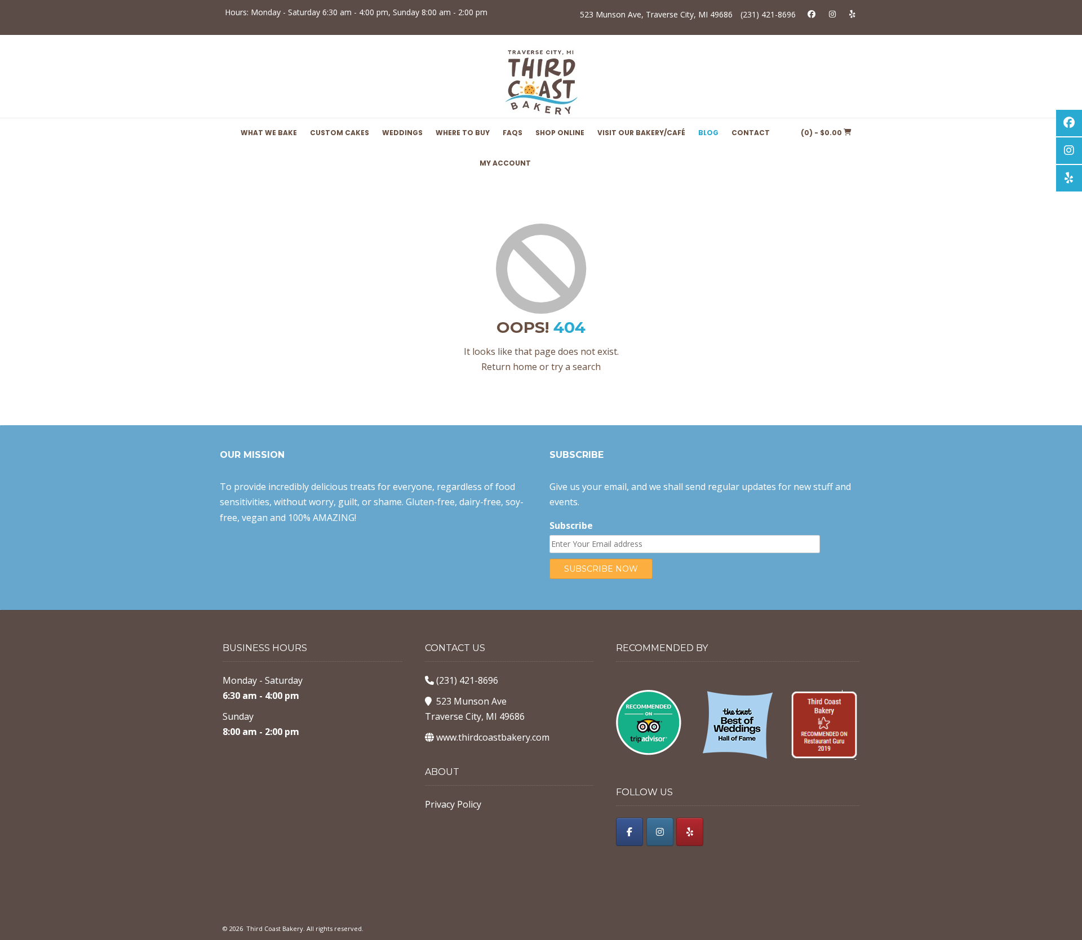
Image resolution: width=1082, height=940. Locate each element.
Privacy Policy (453, 804)
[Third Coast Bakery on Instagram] (659, 832)
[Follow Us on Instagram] (832, 14)
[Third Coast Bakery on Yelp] (689, 832)
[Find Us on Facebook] (811, 14)
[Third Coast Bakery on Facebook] (629, 832)
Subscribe (571, 525)
